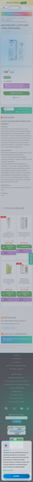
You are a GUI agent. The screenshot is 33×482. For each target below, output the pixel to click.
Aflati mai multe (8, 470)
